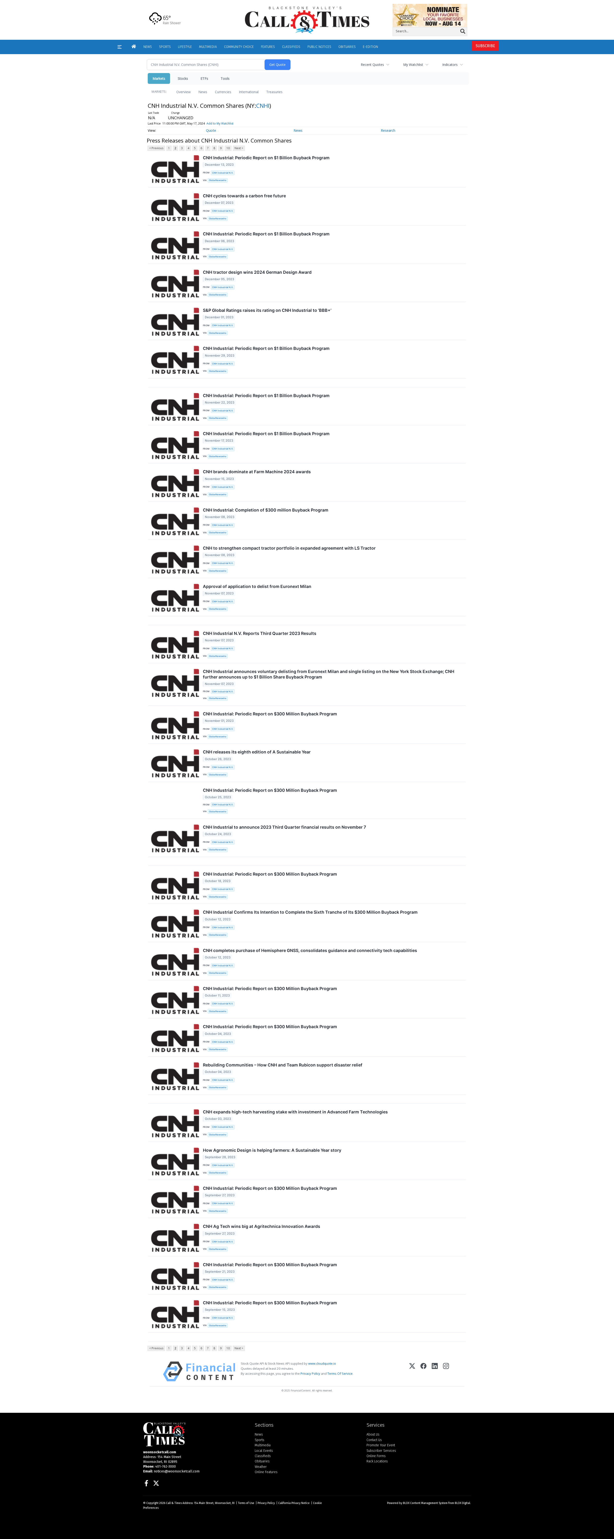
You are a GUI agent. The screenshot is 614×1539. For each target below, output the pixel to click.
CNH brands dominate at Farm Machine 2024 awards (257, 471)
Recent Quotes (372, 64)
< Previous (156, 148)
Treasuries (274, 92)
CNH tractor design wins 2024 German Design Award (257, 272)
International (249, 92)
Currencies (223, 92)
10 (228, 148)
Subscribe (485, 46)
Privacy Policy (310, 1373)
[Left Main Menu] (119, 47)
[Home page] (307, 19)
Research (388, 130)
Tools (225, 78)
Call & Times (174, 1503)
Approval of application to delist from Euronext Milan (257, 586)
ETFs (204, 78)
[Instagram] (446, 1371)
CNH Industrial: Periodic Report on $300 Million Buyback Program (270, 713)
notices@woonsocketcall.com (177, 1471)
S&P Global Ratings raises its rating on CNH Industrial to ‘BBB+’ (267, 310)
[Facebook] (423, 1371)
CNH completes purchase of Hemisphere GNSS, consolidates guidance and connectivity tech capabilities (310, 950)
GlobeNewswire (217, 180)
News (202, 92)
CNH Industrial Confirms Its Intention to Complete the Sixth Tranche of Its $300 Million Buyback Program (310, 912)
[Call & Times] (195, 1434)
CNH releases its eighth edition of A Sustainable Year (257, 751)
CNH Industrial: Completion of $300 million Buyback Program (265, 510)
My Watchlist (413, 64)
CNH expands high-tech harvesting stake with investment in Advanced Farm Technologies (295, 1111)
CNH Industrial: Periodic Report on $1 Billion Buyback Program (266, 157)
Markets (159, 78)
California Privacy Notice (294, 1503)
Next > (239, 148)
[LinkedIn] (435, 1371)
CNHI (262, 105)
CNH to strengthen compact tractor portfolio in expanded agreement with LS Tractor (289, 548)
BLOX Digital (462, 1503)
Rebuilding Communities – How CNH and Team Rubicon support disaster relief (282, 1064)
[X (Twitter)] (412, 1371)
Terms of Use (246, 1503)
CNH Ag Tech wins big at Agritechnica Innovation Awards (261, 1226)
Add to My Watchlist (220, 123)
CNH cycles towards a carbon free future (244, 195)
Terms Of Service (340, 1373)
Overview (183, 92)
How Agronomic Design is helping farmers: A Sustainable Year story (272, 1150)
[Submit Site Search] (462, 31)
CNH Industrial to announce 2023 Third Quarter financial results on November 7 (284, 827)
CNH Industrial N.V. (222, 172)
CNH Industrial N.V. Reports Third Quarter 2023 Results (259, 633)
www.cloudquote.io (322, 1363)
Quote (211, 130)
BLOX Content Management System (425, 1503)
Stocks (183, 78)
